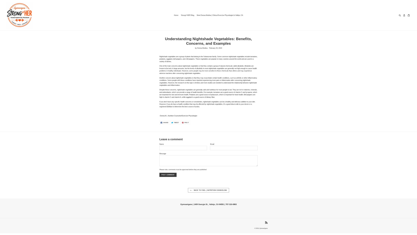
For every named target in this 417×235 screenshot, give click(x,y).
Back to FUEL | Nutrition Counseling (210, 190)
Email (212, 144)
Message (162, 153)
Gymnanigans (263, 228)
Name (161, 144)
